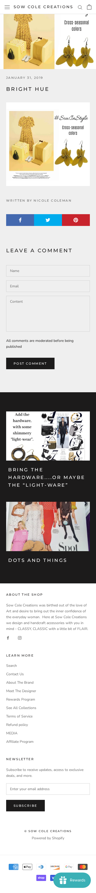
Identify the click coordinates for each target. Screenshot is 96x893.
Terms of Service (19, 716)
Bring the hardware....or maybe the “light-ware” (46, 477)
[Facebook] (8, 638)
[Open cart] (89, 6)
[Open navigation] (7, 7)
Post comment (30, 363)
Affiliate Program (20, 741)
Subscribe (25, 806)
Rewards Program (20, 699)
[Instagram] (20, 638)
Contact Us (15, 674)
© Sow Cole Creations (48, 831)
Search (11, 665)
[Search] (80, 7)
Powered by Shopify (48, 838)
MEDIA (11, 733)
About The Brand (20, 682)
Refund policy (17, 724)
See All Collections (21, 707)
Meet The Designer (21, 691)
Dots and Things (37, 560)
